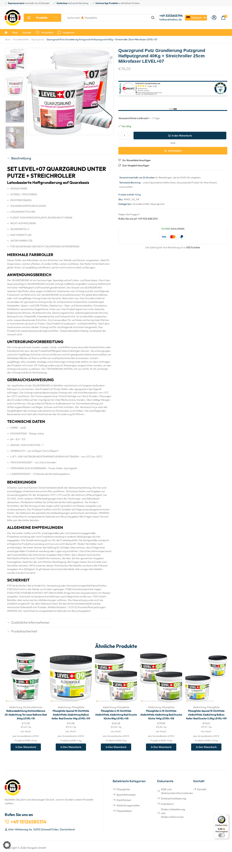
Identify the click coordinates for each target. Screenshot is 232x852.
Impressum (167, 803)
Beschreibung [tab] (21, 158)
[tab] (59, 158)
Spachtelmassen (126, 794)
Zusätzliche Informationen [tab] (30, 622)
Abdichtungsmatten (128, 805)
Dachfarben (123, 800)
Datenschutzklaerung (173, 798)
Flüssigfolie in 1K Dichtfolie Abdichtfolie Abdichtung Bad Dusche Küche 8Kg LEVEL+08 (116, 714)
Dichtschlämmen (32, 707)
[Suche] (153, 17)
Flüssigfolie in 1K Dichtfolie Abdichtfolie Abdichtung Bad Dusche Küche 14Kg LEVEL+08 (161, 714)
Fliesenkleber (124, 811)
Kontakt (201, 789)
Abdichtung (15, 707)
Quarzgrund (37, 39)
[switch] (221, 835)
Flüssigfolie (78, 707)
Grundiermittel (20, 39)
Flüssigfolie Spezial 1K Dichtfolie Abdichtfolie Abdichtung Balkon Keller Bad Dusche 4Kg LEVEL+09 (71, 714)
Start (7, 39)
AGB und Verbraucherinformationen (177, 791)
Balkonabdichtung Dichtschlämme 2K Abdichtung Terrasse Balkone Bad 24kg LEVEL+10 (26, 714)
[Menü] (227, 816)
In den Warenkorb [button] (40, 682)
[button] (214, 17)
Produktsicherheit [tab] (24, 631)
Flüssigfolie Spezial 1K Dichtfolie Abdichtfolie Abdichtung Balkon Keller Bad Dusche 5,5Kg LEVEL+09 (206, 714)
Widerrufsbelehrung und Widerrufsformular (173, 813)
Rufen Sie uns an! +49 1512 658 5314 (138, 218)
